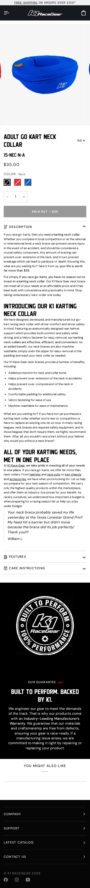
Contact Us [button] (15, 857)
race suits (53, 474)
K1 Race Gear (16, 465)
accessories (17, 479)
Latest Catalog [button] (19, 842)
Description (20, 227)
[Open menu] (11, 12)
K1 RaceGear (19, 873)
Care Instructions (27, 568)
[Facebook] (6, 880)
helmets (35, 474)
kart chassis (73, 474)
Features (17, 557)
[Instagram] (17, 880)
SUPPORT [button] (12, 828)
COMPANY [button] (12, 814)
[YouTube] (28, 880)
